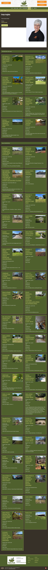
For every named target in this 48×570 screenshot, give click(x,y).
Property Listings (30, 558)
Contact (36, 557)
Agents (5, 10)
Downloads (36, 560)
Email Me (4, 25)
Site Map (36, 562)
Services (29, 560)
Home (2, 10)
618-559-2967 (18, 561)
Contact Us (42, 1)
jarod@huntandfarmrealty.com (21, 562)
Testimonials (37, 558)
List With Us (41, 4)
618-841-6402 (4, 22)
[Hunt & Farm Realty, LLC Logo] (24, 3)
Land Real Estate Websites (11, 568)
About (29, 562)
